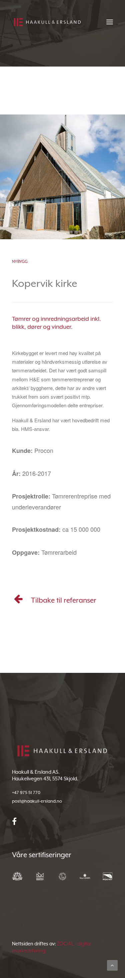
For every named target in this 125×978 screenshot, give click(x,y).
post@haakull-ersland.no (37, 801)
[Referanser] (18, 600)
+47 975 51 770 (26, 792)
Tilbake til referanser (63, 600)
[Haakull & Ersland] (47, 22)
